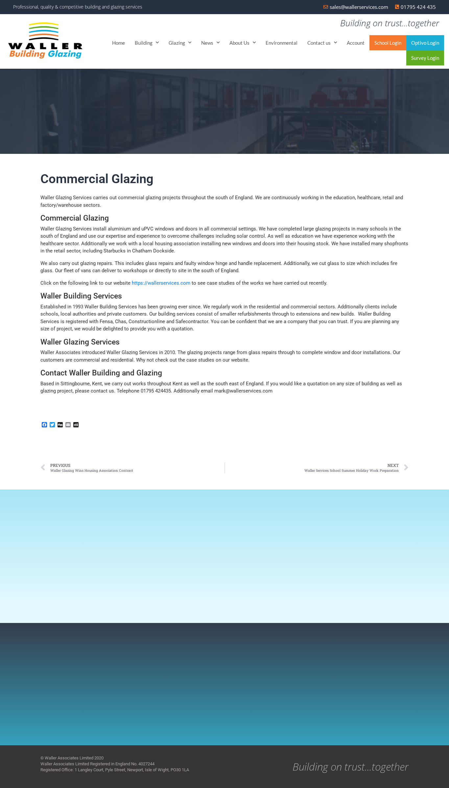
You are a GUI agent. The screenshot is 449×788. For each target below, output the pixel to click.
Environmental (281, 43)
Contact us (319, 43)
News (207, 43)
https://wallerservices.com (161, 283)
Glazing (177, 43)
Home (118, 43)
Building (144, 43)
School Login (387, 43)
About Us (239, 43)
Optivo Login (425, 43)
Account (356, 43)
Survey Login (425, 58)
